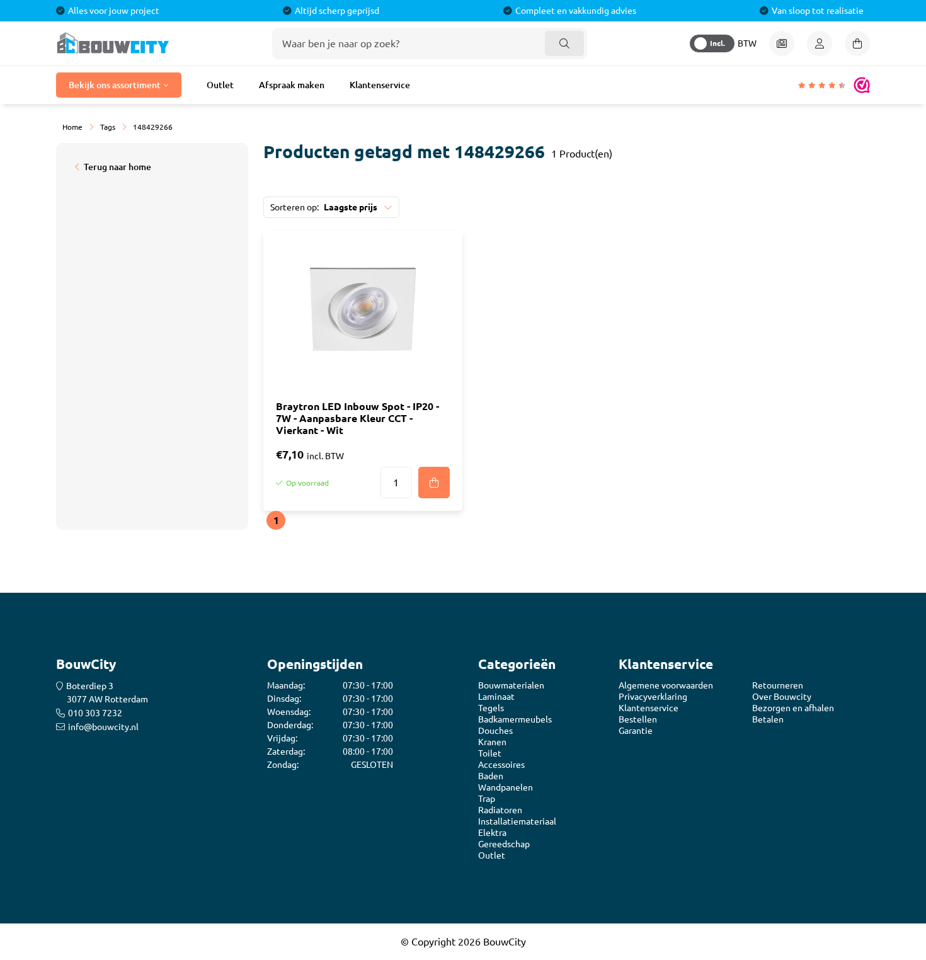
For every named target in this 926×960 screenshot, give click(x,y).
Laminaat (496, 697)
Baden (490, 776)
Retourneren (777, 685)
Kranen (492, 742)
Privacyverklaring (653, 697)
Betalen (768, 719)
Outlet (220, 85)
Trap (486, 799)
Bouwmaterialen (511, 685)
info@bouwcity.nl (103, 727)
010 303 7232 (95, 713)
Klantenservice (380, 85)
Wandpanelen (505, 787)
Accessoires (501, 765)
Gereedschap (504, 844)
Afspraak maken (291, 85)
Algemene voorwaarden (666, 685)
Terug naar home (117, 167)
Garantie (636, 731)
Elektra (492, 833)
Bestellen (638, 719)
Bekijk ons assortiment (115, 85)
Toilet (489, 753)
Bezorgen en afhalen (793, 708)
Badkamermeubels (515, 719)
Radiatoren (500, 810)
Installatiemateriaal (517, 821)
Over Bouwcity (781, 697)
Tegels (491, 708)
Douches (495, 731)
